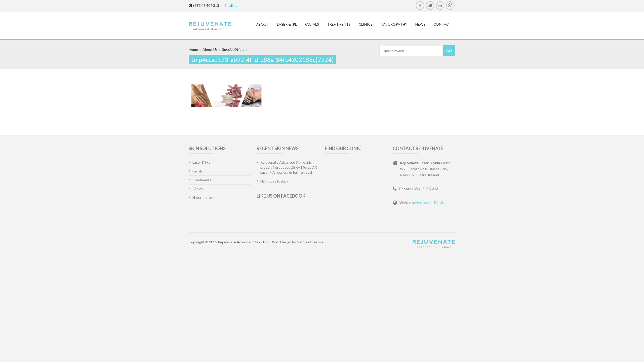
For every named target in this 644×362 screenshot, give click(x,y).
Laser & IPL (287, 24)
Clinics (366, 24)
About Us (210, 49)
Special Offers (233, 49)
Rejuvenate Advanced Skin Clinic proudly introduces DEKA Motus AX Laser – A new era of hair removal (288, 167)
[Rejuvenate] (218, 26)
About (262, 24)
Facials (312, 24)
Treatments (339, 24)
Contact (442, 24)
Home (193, 49)
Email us (231, 5)
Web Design (281, 242)
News (420, 24)
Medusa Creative (310, 242)
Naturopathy (394, 24)
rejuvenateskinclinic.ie (426, 202)
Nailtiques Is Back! (275, 181)
